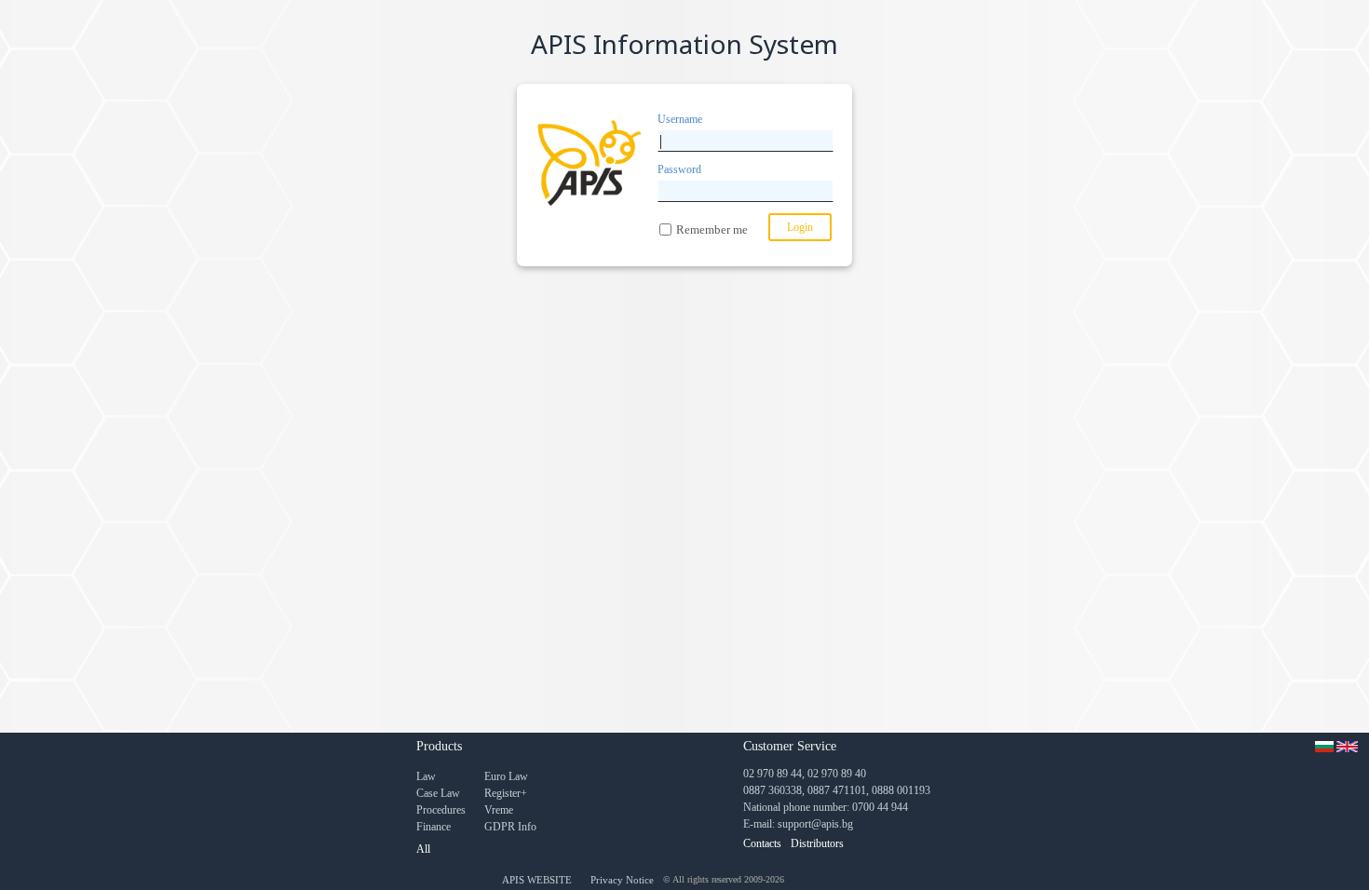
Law (426, 776)
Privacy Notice (622, 879)
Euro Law (506, 776)
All (423, 849)
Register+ (505, 793)
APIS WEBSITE (537, 879)
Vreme (498, 809)
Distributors (817, 843)
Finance (433, 826)
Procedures (441, 809)
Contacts (762, 843)
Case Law (438, 793)
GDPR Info (510, 826)
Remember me (712, 229)
